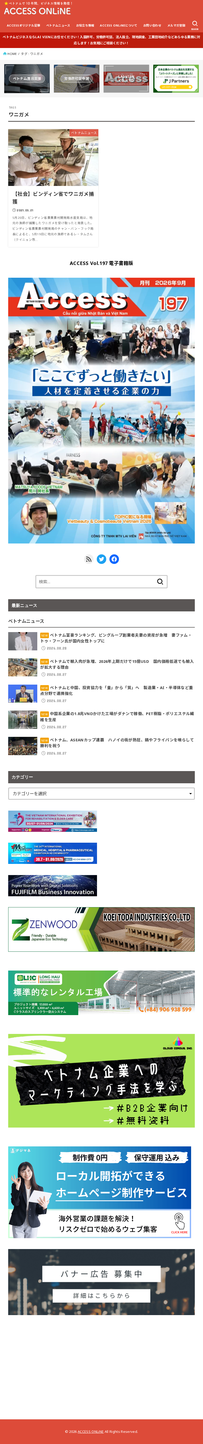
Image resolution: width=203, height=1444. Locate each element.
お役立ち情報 (85, 25)
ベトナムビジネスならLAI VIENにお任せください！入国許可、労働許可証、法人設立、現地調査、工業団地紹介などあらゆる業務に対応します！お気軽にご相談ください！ (101, 40)
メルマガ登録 (176, 25)
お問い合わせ (152, 25)
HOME (12, 54)
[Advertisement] (101, 1363)
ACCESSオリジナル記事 (23, 25)
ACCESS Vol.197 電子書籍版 (101, 263)
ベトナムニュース (58, 25)
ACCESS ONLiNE (91, 1431)
